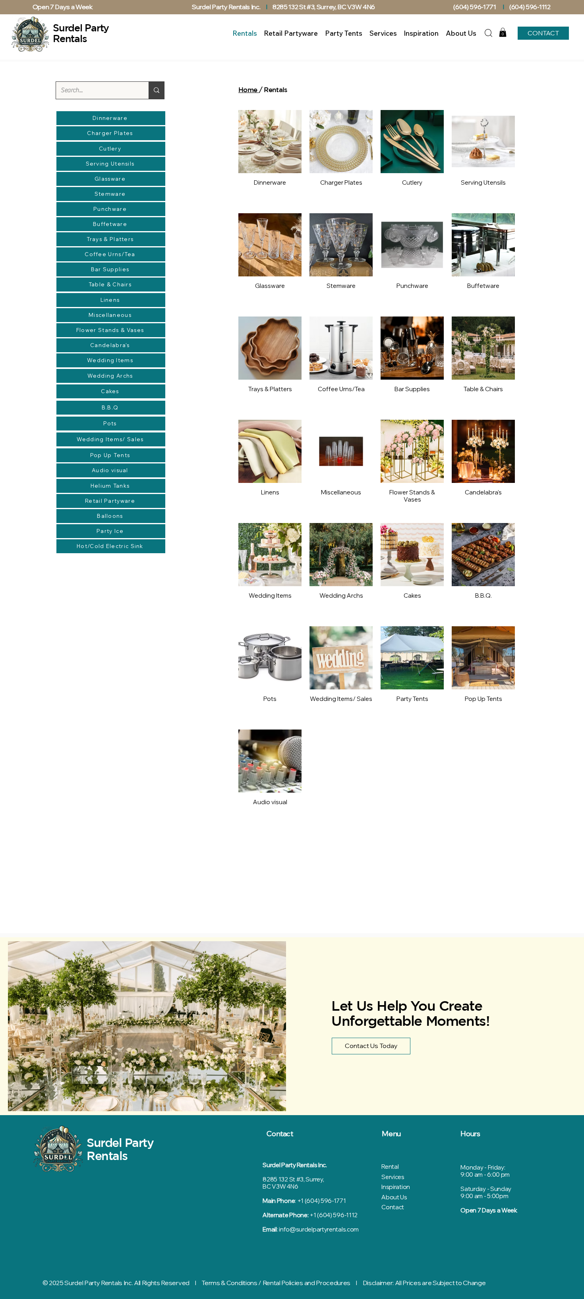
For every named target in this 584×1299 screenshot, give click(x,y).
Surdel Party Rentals (120, 1149)
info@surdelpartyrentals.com (319, 1229)
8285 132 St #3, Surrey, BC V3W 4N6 (324, 7)
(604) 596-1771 (474, 7)
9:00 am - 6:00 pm (485, 1174)
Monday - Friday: (482, 1167)
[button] (503, 32)
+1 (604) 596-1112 (333, 1215)
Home (248, 89)
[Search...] (156, 90)
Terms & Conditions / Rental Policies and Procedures (275, 1283)
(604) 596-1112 (530, 7)
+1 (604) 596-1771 (321, 1200)
